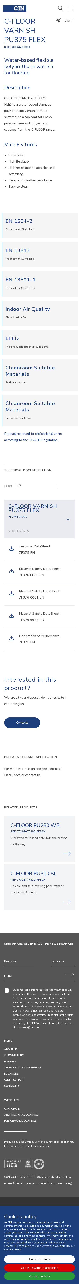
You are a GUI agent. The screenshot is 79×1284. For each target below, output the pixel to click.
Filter (8, 486)
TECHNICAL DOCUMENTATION (22, 1067)
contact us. (43, 1146)
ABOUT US (10, 1049)
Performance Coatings (20, 1121)
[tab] (39, 519)
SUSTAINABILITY (14, 1055)
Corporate (12, 1108)
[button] (37, 485)
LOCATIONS (11, 1073)
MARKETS (10, 1061)
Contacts (22, 723)
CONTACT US (12, 1086)
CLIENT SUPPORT (14, 1079)
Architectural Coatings (21, 1114)
